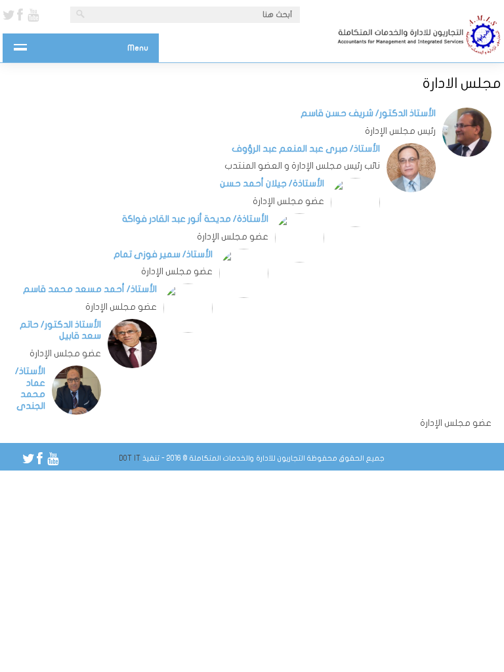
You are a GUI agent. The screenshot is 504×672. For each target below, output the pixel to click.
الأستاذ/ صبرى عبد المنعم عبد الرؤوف (306, 149)
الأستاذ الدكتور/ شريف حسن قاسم (368, 113)
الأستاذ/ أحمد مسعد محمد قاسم (90, 289)
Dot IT (129, 458)
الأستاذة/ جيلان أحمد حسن (272, 183)
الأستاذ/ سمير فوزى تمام (163, 254)
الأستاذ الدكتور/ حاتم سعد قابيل (60, 330)
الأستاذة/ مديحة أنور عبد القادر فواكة (195, 219)
